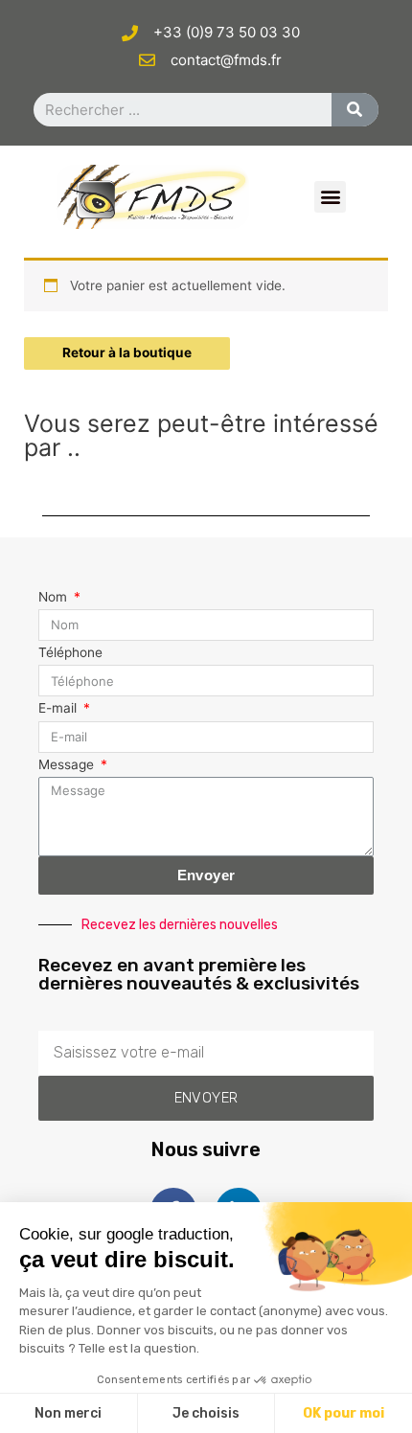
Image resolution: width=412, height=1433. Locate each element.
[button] (330, 197)
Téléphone (70, 652)
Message (68, 764)
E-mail (59, 708)
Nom (54, 596)
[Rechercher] (355, 109)
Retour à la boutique (127, 352)
